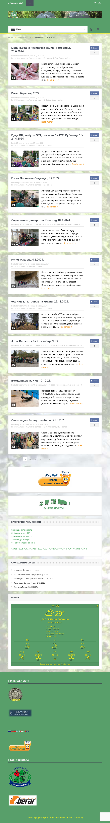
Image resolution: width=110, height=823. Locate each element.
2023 (16, 308)
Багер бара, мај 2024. (25, 93)
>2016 (77, 548)
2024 (16, 58)
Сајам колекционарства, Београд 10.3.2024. (41, 220)
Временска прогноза (55, 664)
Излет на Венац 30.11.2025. (26, 587)
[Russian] (9, 731)
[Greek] (17, 731)
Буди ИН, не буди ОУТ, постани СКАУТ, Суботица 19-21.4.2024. (47, 137)
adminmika (24, 56)
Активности (23, 58)
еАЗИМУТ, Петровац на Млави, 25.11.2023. (40, 301)
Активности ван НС (37, 58)
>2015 (84, 548)
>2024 (27, 548)
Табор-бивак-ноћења (62, 58)
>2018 (64, 548)
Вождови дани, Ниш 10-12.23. (31, 380)
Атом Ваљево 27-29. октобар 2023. (34, 341)
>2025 (20, 548)
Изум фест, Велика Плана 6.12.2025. (29, 583)
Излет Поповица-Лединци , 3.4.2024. (35, 178)
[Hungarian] (22, 731)
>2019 (58, 548)
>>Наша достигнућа (21, 539)
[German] (14, 731)
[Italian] (25, 731)
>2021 (46, 548)
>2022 (39, 548)
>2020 (52, 548)
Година (49, 145)
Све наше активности (21, 530)
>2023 (33, 548)
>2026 (14, 548)
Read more (52, 79)
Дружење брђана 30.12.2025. (26, 570)
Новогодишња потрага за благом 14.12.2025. (34, 578)
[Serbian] (27, 731)
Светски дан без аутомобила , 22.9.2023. (38, 420)
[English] (12, 731)
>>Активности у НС (20, 533)
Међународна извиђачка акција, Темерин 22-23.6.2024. (41, 49)
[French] (20, 731)
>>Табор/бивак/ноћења (23, 542)
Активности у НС (53, 427)
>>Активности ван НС (21, 536)
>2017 (71, 548)
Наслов (49, 58)
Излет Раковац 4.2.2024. (27, 259)
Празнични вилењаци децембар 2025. (31, 574)
